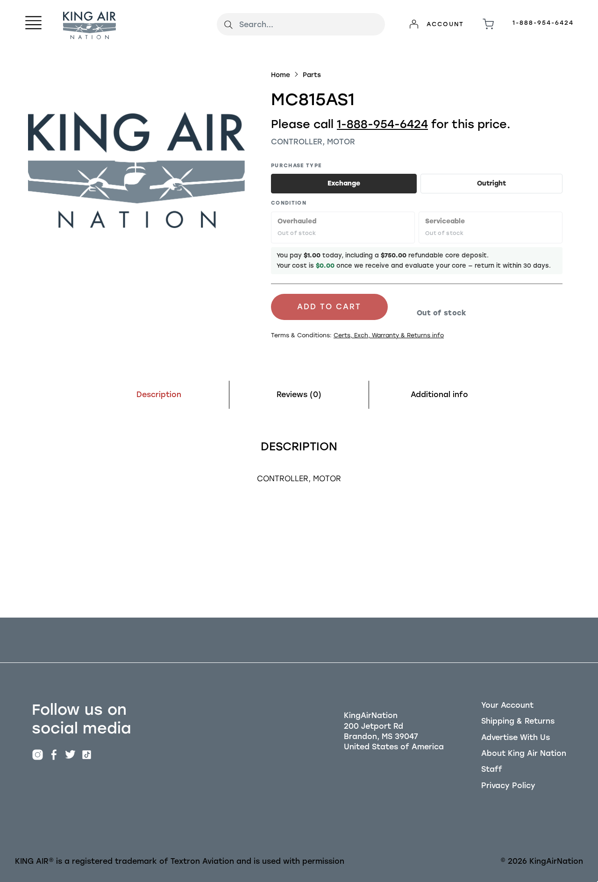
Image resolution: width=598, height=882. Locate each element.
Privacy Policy (508, 785)
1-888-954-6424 (543, 22)
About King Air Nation (523, 753)
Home (280, 74)
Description (158, 394)
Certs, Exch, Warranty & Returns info (389, 335)
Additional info (439, 394)
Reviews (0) (299, 394)
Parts (312, 74)
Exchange (343, 183)
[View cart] (488, 24)
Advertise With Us (515, 737)
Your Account (507, 705)
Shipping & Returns (518, 721)
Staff (491, 769)
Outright (491, 183)
